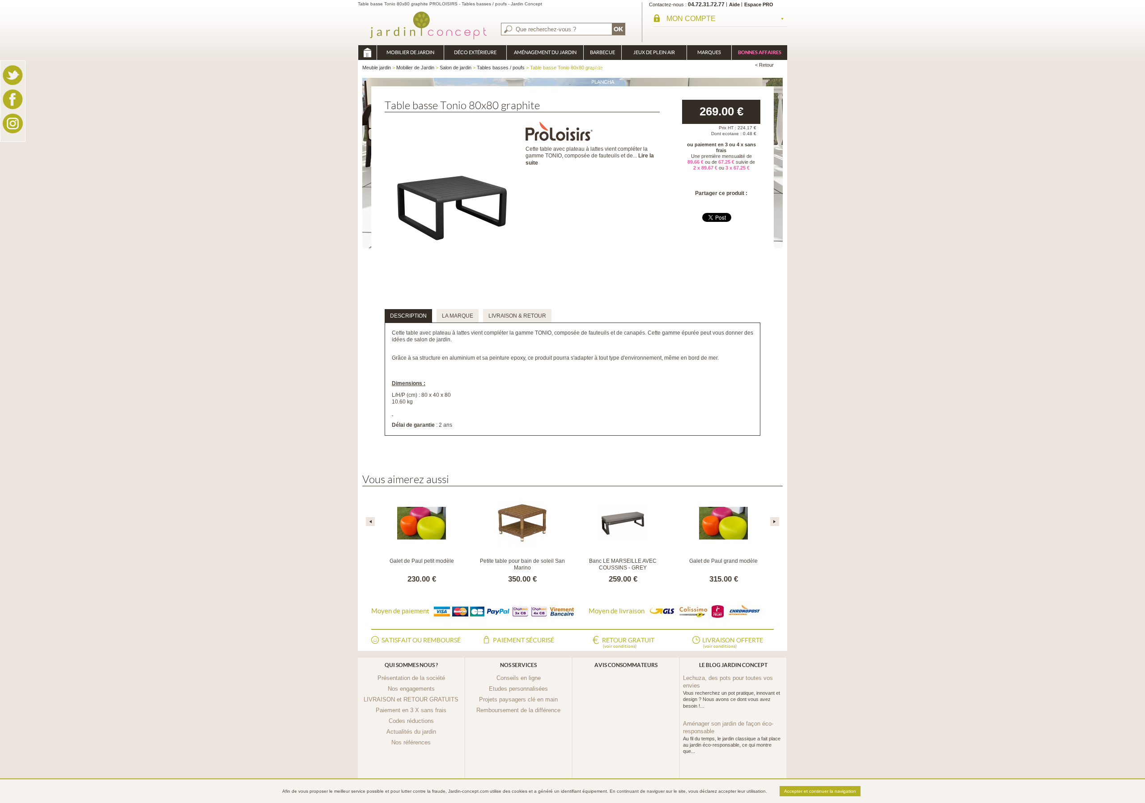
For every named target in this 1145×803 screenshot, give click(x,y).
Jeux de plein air (654, 52)
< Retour (764, 65)
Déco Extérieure (475, 52)
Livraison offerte (732, 643)
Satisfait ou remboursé (421, 640)
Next (774, 521)
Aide (734, 4)
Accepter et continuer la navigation (820, 791)
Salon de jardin (455, 67)
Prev (370, 521)
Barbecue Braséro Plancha (602, 55)
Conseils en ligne (518, 678)
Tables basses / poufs (501, 67)
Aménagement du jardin (545, 52)
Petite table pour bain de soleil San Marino (522, 564)
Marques (709, 52)
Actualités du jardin (411, 731)
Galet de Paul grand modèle (723, 561)
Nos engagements (411, 688)
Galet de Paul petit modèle (422, 561)
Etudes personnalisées (518, 688)
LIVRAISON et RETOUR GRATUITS (411, 699)
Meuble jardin (367, 52)
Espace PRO (758, 4)
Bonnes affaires (759, 52)
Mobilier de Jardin (410, 52)
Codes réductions (411, 721)
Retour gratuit (628, 643)
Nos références (411, 742)
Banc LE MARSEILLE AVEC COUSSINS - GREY (623, 564)
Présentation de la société (411, 678)
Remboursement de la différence (518, 710)
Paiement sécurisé (523, 640)
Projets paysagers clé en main (518, 699)
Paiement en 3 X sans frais (411, 710)
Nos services (518, 665)
